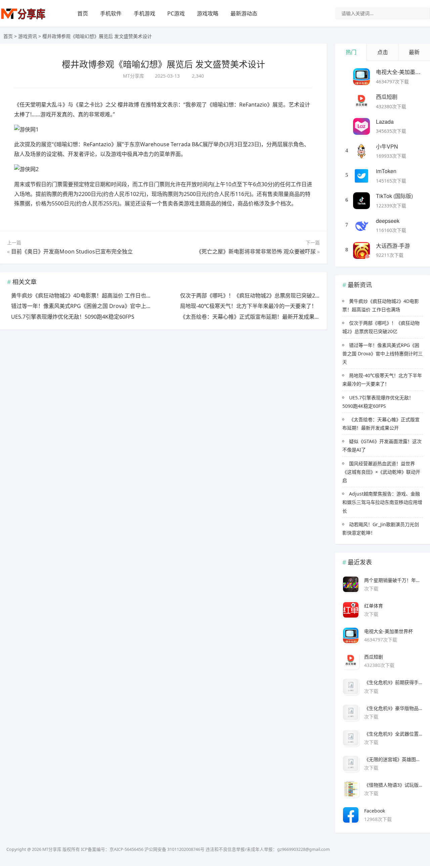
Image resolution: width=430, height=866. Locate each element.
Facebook (374, 811)
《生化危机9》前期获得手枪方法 (393, 682)
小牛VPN (387, 146)
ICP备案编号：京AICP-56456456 (112, 849)
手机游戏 (144, 13)
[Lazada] (361, 126)
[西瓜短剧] (361, 101)
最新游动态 (243, 13)
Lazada (385, 121)
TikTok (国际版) (394, 196)
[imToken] (361, 175)
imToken (386, 171)
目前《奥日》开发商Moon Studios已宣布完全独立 (72, 251)
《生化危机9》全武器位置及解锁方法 (393, 734)
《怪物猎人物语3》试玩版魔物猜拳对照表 (393, 785)
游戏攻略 (207, 13)
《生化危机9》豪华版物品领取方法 (393, 708)
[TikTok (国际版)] (361, 200)
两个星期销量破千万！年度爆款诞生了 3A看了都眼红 (393, 580)
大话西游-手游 (393, 245)
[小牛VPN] (361, 151)
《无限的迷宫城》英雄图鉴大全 (393, 759)
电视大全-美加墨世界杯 (388, 631)
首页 (82, 13)
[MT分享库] (23, 18)
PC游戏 (176, 13)
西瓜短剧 (386, 97)
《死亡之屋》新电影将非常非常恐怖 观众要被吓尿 (256, 251)
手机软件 (111, 13)
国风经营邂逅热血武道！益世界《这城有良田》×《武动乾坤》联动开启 (381, 471)
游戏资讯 (27, 36)
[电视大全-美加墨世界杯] (361, 76)
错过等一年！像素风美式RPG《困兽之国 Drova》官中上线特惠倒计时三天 (382, 353)
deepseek (387, 221)
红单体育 (373, 605)
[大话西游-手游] (361, 250)
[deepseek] (361, 225)
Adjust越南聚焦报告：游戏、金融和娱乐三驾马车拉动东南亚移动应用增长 (382, 502)
